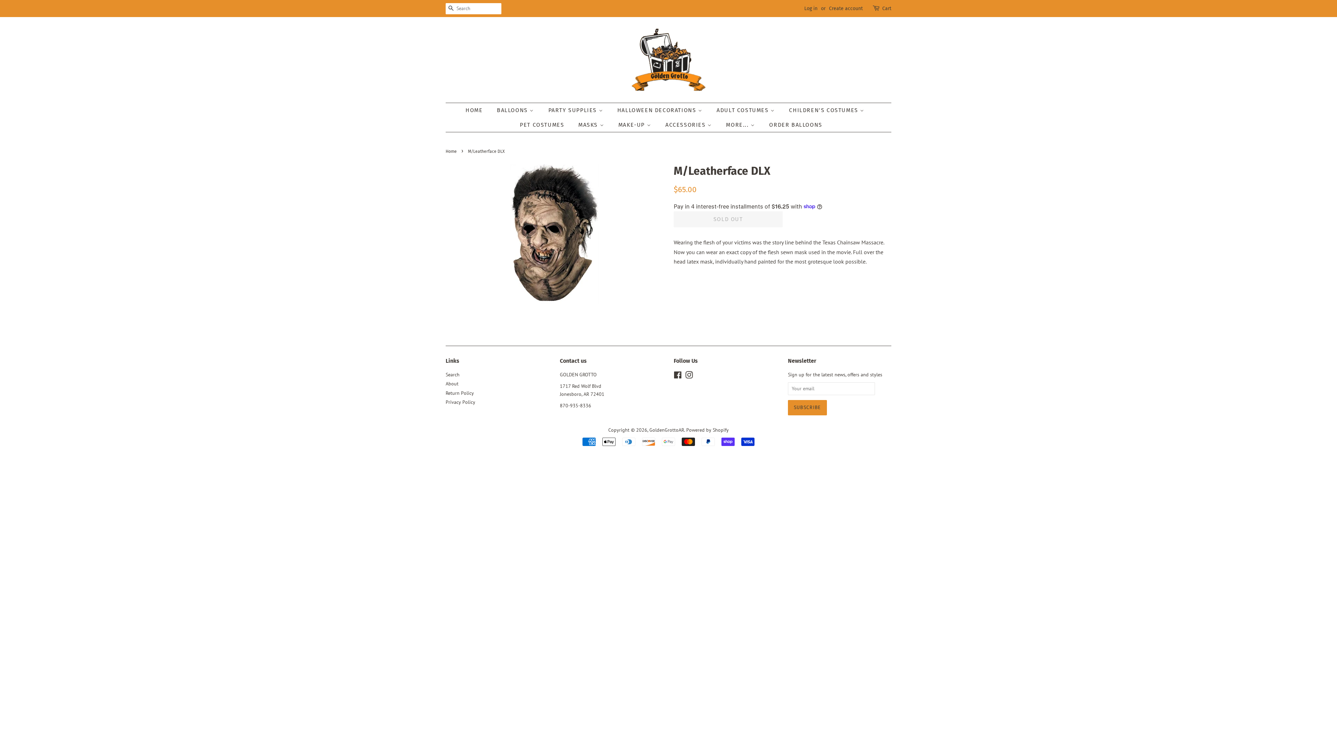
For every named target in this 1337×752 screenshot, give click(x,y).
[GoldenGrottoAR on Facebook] (678, 376)
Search (453, 374)
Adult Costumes (744, 110)
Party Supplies (573, 110)
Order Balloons (795, 125)
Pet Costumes (542, 125)
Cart (886, 8)
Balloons (513, 110)
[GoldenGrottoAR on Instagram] (689, 376)
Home (474, 110)
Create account (846, 8)
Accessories (686, 125)
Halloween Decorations (657, 110)
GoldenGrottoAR (666, 430)
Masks (589, 125)
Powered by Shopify (707, 430)
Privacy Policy (460, 402)
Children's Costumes (824, 110)
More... (738, 125)
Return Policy (460, 393)
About (452, 384)
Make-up (632, 125)
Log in (811, 8)
